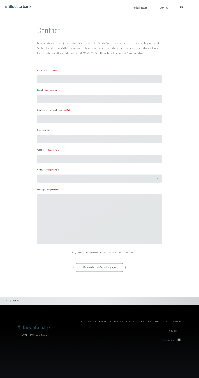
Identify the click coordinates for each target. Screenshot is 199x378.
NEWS (166, 321)
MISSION (92, 321)
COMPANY (176, 321)
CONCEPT (130, 321)
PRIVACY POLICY (90, 53)
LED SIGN (118, 321)
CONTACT (173, 331)
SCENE (141, 321)
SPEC (157, 321)
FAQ (149, 321)
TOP (7, 301)
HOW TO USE (105, 321)
